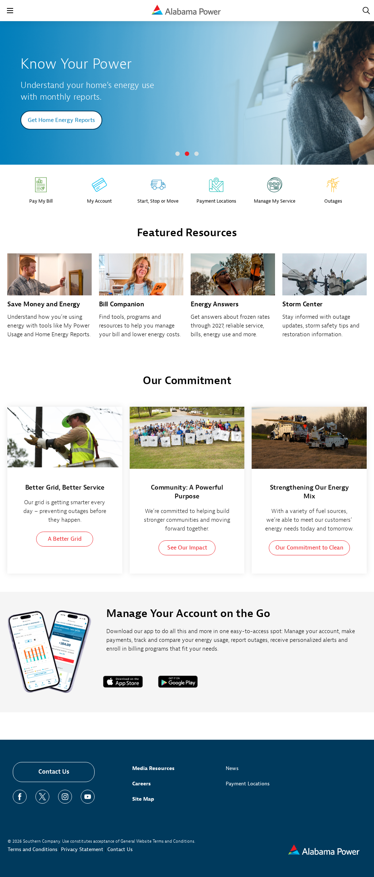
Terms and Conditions (32, 849)
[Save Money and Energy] (49, 299)
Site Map (143, 799)
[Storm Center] (324, 299)
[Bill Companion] (141, 299)
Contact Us (53, 771)
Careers (141, 784)
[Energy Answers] (233, 299)
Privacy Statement (82, 849)
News (232, 768)
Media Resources (153, 768)
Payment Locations (248, 784)
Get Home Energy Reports (61, 120)
